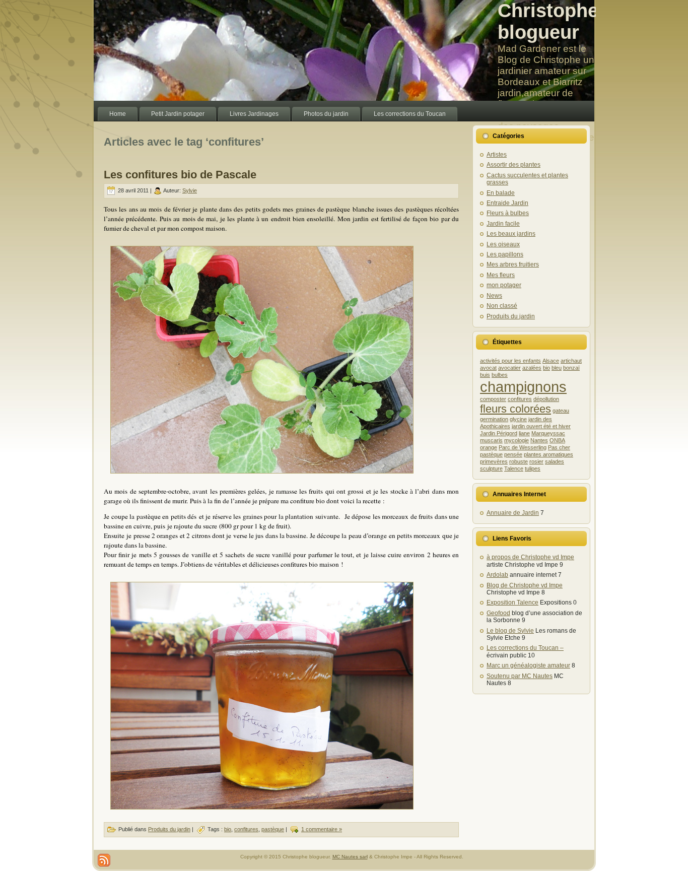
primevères (494, 461)
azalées (531, 368)
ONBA (557, 440)
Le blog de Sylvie (510, 630)
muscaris (491, 440)
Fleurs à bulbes (508, 213)
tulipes (532, 468)
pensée (513, 454)
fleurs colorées (515, 409)
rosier (536, 461)
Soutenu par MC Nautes (520, 676)
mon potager (504, 285)
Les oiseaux (503, 244)
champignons (523, 386)
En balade (501, 192)
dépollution (546, 399)
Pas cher (559, 447)
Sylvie (189, 190)
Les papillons (505, 254)
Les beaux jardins (511, 233)
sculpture (491, 468)
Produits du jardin (169, 829)
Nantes (539, 440)
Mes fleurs (501, 275)
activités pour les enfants (510, 361)
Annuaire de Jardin (513, 512)
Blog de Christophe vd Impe (525, 585)
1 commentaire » (321, 829)
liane (524, 433)
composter (493, 399)
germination (494, 419)
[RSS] (104, 860)
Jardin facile (503, 223)
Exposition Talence (512, 602)
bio (227, 829)
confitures (246, 829)
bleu (557, 368)
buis (485, 375)
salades (554, 461)
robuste (518, 461)
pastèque (272, 829)
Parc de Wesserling (522, 447)
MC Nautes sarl (350, 856)
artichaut (571, 361)
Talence (513, 468)
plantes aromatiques (548, 454)
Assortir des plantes (513, 164)
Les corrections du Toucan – (525, 647)
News (494, 295)
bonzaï (571, 368)
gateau (561, 411)
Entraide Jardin (507, 203)
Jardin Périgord (498, 433)
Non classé (502, 305)
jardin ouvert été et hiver (541, 426)
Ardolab (497, 574)
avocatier (509, 368)
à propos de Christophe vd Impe (530, 557)
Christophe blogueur (548, 21)
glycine (518, 419)
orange (488, 447)
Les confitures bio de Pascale (180, 174)
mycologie (516, 440)
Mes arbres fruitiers (513, 264)
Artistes (497, 154)
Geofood (498, 613)
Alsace (550, 361)
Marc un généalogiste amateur (528, 665)
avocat (488, 368)
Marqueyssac (548, 433)
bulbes (500, 375)
